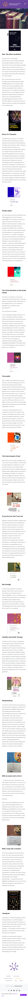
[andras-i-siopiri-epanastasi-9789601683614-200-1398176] (14, 31)
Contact (20, 980)
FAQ (16, 980)
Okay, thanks (23, 994)
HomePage (8, 976)
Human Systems (18, 978)
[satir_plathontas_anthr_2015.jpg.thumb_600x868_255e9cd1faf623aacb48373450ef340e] (14, 678)
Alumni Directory (9, 980)
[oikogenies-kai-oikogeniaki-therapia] (14, 614)
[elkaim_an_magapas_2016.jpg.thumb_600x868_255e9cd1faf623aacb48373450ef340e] (14, 493)
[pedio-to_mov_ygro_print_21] (14, 188)
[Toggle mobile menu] (25, 3)
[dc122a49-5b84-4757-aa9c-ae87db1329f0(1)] (14, 111)
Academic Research (8, 978)
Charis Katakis (16, 976)
